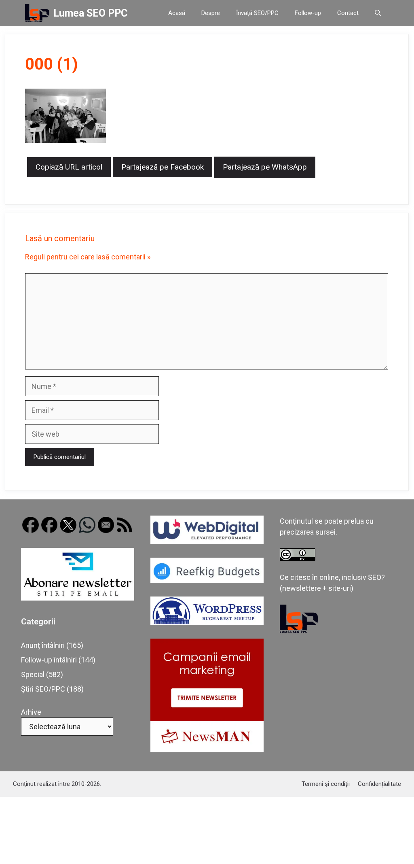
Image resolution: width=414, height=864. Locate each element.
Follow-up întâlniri (49, 660)
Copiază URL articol (69, 167)
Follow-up (308, 13)
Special (32, 674)
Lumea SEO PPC (90, 13)
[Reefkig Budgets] (207, 580)
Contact (348, 13)
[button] (378, 13)
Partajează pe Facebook (162, 167)
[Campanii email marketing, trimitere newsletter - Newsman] (207, 749)
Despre (210, 13)
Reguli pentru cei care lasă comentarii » (87, 257)
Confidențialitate (379, 784)
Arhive (31, 712)
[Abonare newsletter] (77, 598)
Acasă (176, 13)
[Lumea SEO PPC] (37, 13)
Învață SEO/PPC (257, 13)
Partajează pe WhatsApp (265, 167)
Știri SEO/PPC (43, 689)
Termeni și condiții (326, 784)
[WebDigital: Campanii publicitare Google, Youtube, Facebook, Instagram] (207, 541)
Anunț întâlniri (43, 645)
